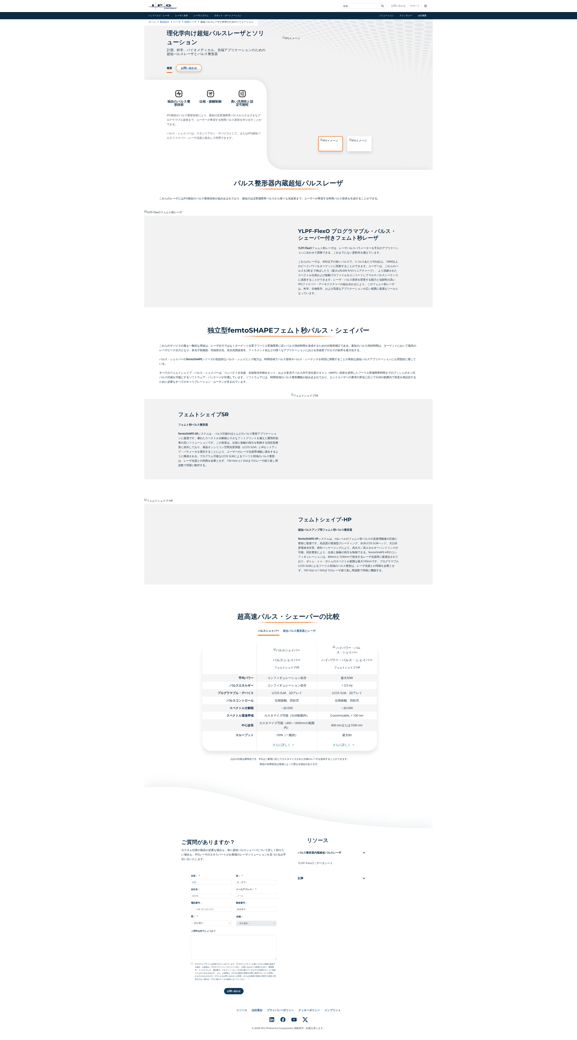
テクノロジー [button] (406, 15)
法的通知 (257, 1010)
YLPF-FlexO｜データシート (315, 863)
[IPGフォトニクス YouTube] (294, 1019)
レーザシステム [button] (201, 15)
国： (193, 916)
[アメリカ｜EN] (427, 6)
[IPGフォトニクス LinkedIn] (272, 1019)
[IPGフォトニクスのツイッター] (305, 1019)
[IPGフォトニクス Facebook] (283, 1019)
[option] (345, 98)
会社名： (195, 889)
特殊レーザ (191, 21)
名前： (194, 875)
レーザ (177, 21)
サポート (415, 5)
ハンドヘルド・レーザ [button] (158, 15)
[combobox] (195, 909)
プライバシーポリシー (280, 1010)
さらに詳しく (282, 745)
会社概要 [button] (422, 15)
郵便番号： (241, 902)
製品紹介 (164, 21)
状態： (239, 916)
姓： (238, 875)
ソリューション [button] (386, 15)
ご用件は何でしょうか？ (203, 930)
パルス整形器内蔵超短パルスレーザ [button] (319, 852)
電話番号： (196, 902)
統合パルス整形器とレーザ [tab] (299, 630)
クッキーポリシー (309, 1010)
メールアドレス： (245, 889)
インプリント (333, 1010)
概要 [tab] (169, 68)
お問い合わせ (398, 5)
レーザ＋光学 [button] (181, 15)
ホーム (152, 21)
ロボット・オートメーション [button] (228, 15)
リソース (241, 1010)
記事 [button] (300, 878)
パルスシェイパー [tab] (268, 630)
